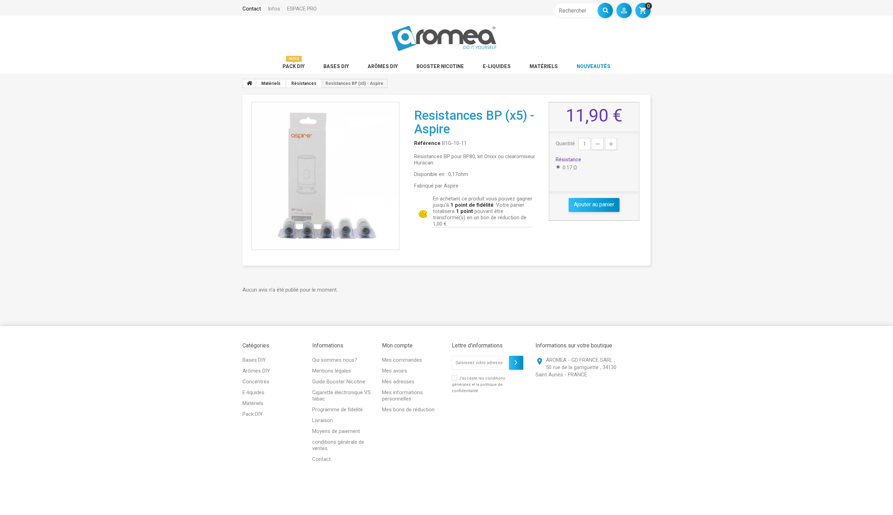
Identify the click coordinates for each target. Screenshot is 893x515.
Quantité (565, 143)
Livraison (322, 420)
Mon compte (397, 345)
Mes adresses (398, 381)
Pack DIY (294, 66)
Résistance (569, 159)
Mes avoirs (394, 371)
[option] (325, 176)
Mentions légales (331, 371)
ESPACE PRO (302, 9)
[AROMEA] (444, 38)
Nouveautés (593, 66)
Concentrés (255, 381)
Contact (321, 459)
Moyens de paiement (336, 431)
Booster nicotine (440, 66)
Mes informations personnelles (402, 395)
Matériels (544, 66)
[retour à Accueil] (249, 83)
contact (251, 9)
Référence (427, 143)
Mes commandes (402, 360)
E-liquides (497, 66)
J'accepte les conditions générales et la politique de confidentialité (478, 384)
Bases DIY (336, 66)
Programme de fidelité (337, 409)
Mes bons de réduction (408, 409)
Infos (274, 9)
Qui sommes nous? (334, 360)
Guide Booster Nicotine (338, 381)
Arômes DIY (383, 66)
